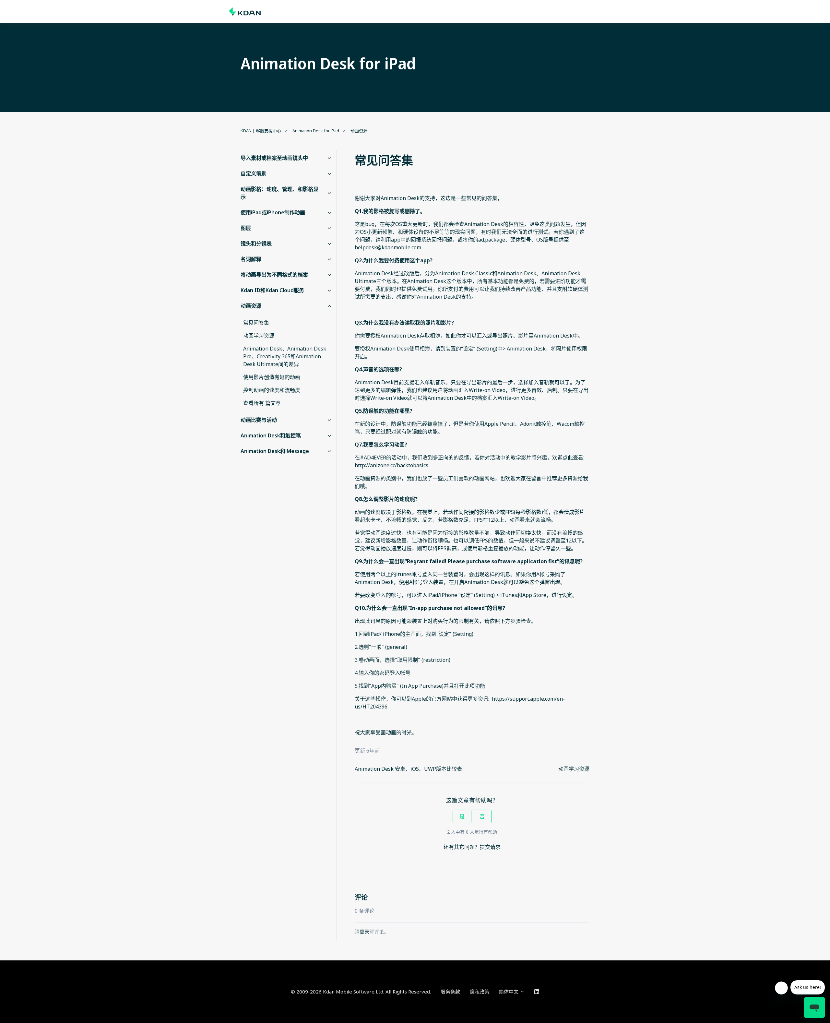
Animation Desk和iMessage (275, 451)
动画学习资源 (573, 768)
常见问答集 (256, 322)
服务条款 (450, 991)
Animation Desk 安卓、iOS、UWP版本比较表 (408, 768)
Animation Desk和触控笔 (271, 435)
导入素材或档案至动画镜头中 (274, 157)
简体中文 (509, 991)
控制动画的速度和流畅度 (271, 390)
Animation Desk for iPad (315, 131)
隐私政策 (479, 991)
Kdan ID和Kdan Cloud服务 (272, 290)
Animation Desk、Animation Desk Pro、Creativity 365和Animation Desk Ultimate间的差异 (284, 356)
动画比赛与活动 (259, 419)
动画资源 (358, 131)
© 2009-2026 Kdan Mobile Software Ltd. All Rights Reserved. (361, 991)
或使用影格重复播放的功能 (493, 548)
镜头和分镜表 (256, 243)
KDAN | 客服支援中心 (261, 131)
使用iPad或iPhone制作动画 (273, 212)
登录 (364, 931)
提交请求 (490, 847)
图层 (246, 228)
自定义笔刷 (254, 173)
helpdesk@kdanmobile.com (388, 247)
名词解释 (251, 259)
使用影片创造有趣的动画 (271, 377)
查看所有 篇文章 (262, 403)
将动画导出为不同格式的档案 (274, 274)
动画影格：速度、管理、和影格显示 (279, 192)
